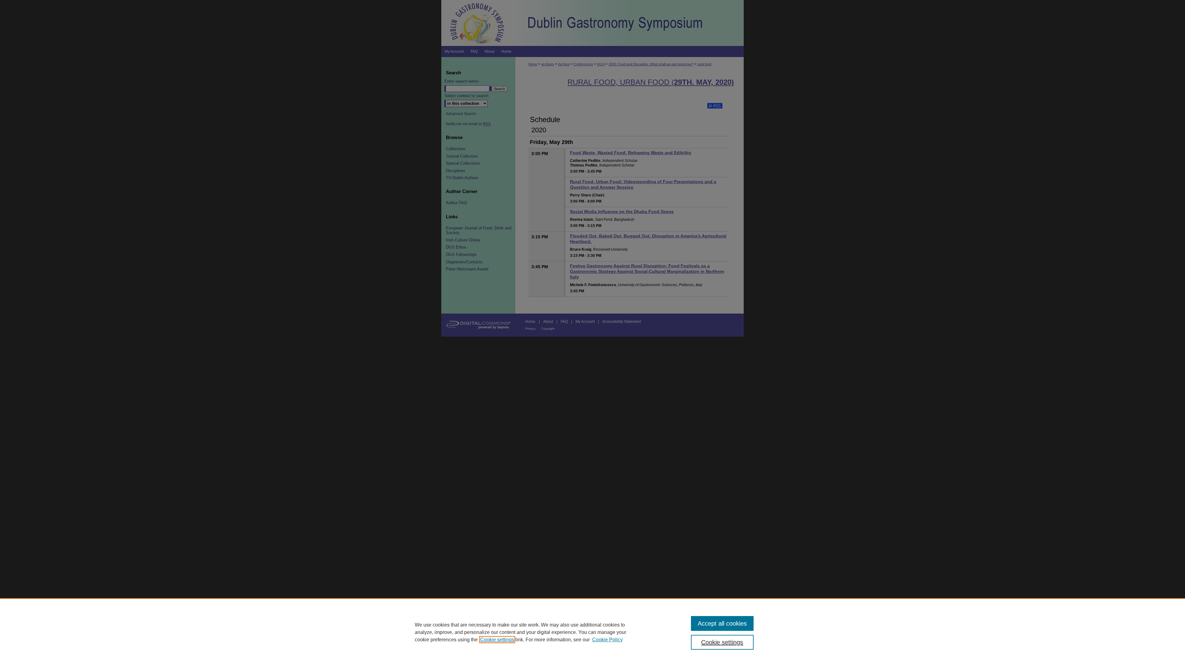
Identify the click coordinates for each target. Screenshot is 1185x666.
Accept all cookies (722, 623)
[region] (592, 632)
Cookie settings (497, 639)
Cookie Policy (607, 639)
